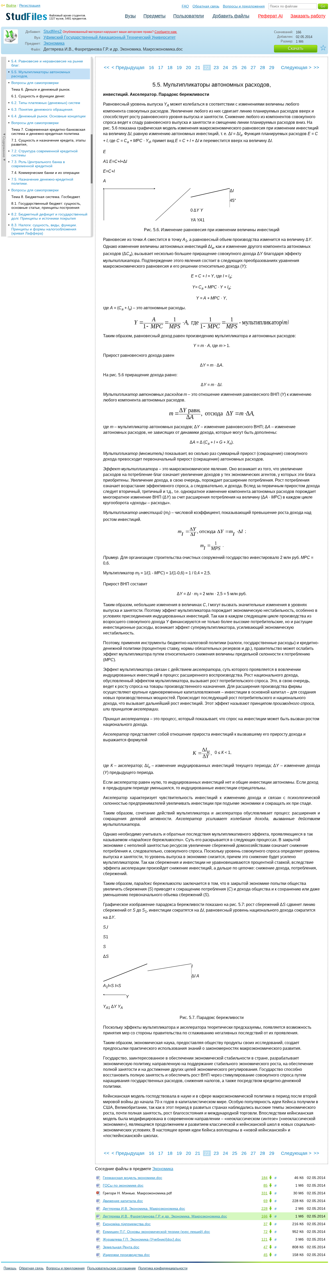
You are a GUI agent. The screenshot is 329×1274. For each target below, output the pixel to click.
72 (265, 1232)
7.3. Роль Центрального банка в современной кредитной (38, 164)
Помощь (10, 1268)
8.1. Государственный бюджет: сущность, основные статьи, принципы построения (46, 205)
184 (264, 1178)
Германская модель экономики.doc (132, 1178)
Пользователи (188, 15)
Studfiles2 (52, 31)
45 (265, 1255)
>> (316, 67)
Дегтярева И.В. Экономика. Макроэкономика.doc (144, 1208)
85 (265, 1185)
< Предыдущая (128, 67)
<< (106, 67)
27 (253, 67)
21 (197, 67)
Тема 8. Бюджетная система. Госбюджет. (45, 197)
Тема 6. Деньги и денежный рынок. (40, 89)
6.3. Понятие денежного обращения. (42, 109)
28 (262, 67)
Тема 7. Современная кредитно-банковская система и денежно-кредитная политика (48, 131)
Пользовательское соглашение (111, 1268)
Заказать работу (307, 15)
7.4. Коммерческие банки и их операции (45, 173)
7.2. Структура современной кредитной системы (44, 153)
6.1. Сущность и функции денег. (38, 96)
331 (264, 1193)
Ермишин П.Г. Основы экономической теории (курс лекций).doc (156, 1232)
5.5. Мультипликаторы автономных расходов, (40, 74)
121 (264, 1239)
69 (265, 1201)
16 (151, 67)
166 (264, 1216)
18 (169, 67)
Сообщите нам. (165, 31)
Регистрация (29, 5)
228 (264, 1208)
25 (234, 67)
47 (265, 1247)
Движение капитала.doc (123, 1201)
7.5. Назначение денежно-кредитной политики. (42, 181)
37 (265, 1224)
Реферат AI (270, 15)
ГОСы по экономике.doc (123, 1185)
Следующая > (296, 67)
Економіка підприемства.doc (127, 1224)
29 (271, 67)
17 (160, 67)
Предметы (154, 15)
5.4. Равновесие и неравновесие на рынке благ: (47, 63)
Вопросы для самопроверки (35, 83)
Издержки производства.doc (126, 1255)
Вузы (130, 15)
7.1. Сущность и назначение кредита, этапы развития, (48, 142)
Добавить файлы (231, 15)
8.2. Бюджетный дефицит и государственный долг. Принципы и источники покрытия (49, 216)
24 (225, 67)
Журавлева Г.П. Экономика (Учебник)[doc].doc (142, 1239)
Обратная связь (206, 6)
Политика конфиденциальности (162, 1268)
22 (206, 67)
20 (188, 67)
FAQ (185, 6)
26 (243, 67)
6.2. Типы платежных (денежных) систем (45, 103)
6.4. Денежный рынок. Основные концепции (48, 116)
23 (216, 67)
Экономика (54, 43)
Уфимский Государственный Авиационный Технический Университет (109, 37)
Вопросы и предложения (244, 6)
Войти (11, 5)
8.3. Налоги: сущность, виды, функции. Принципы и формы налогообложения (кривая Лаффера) (44, 229)
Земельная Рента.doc (121, 1247)
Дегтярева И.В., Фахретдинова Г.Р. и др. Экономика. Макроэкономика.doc (165, 1216)
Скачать (295, 48)
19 (179, 67)
